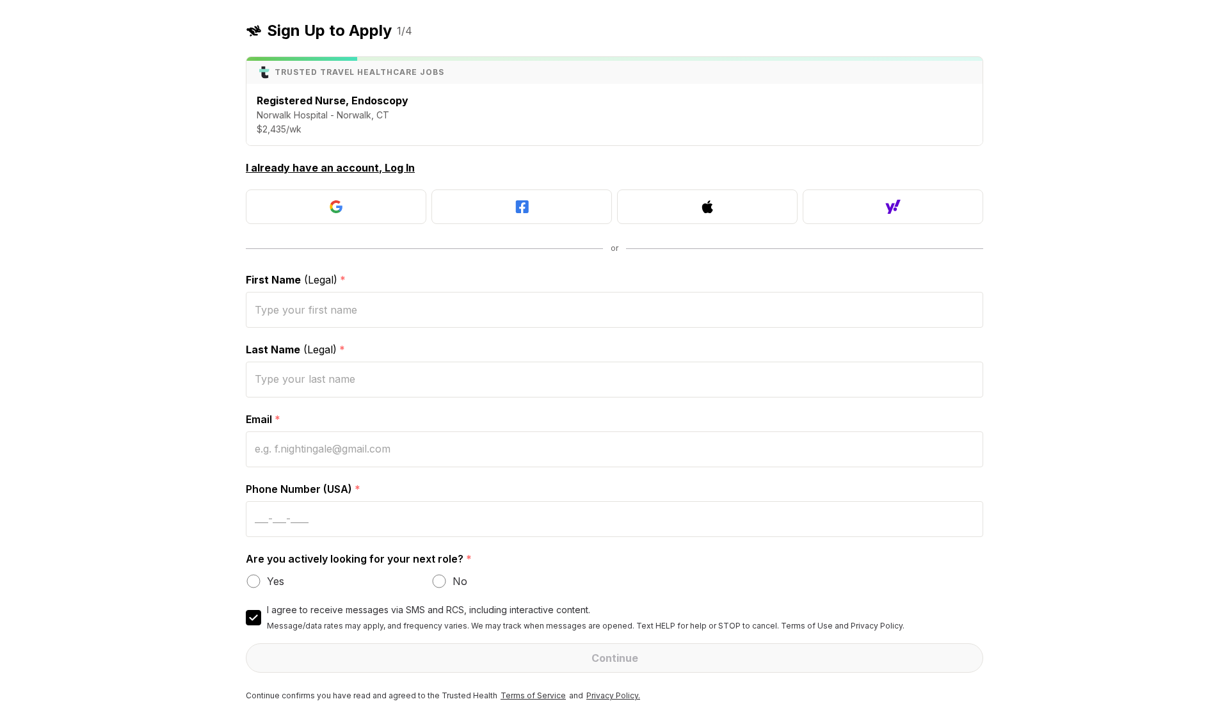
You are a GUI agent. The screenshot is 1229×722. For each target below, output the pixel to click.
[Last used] (336, 206)
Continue (614, 658)
